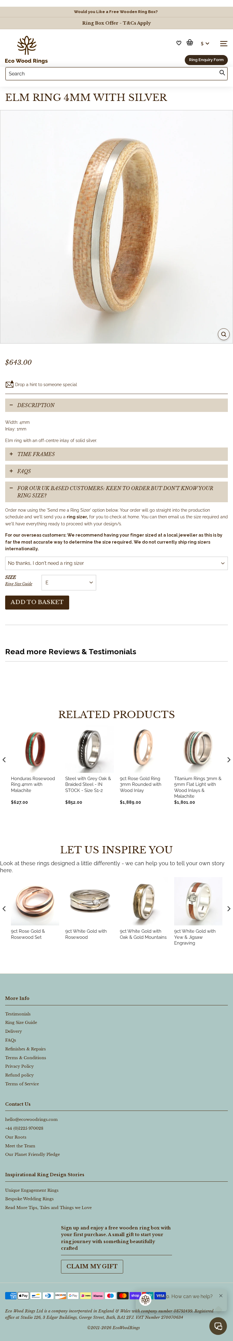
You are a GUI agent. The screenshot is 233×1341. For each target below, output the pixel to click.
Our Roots (15, 1137)
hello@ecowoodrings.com (31, 1119)
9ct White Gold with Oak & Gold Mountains (143, 934)
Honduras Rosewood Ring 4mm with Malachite (33, 784)
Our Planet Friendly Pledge (32, 1154)
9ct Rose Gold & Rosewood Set (28, 934)
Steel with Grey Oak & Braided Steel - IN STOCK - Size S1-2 (88, 784)
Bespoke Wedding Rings (29, 1198)
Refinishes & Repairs (25, 1049)
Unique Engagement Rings (32, 1190)
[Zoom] (224, 334)
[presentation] (4, 908)
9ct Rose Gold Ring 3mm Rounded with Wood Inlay (140, 784)
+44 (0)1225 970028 (24, 1128)
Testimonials (18, 1014)
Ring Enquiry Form (206, 59)
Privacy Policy (19, 1066)
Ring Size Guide (18, 584)
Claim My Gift (92, 1266)
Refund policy (19, 1075)
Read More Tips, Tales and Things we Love (48, 1207)
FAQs (24, 471)
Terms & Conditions (25, 1057)
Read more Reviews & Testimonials (70, 651)
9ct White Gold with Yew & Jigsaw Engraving (195, 937)
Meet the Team (20, 1146)
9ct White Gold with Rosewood (86, 934)
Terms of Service (22, 1084)
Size (18, 580)
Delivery (13, 1031)
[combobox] (116, 74)
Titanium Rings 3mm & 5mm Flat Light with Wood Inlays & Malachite (197, 787)
